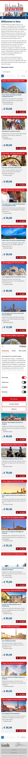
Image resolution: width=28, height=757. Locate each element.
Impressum (14, 749)
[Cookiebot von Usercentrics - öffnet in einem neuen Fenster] (19, 347)
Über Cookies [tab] (22, 350)
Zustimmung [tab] (5, 350)
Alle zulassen (14, 399)
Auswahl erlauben (14, 404)
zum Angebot (22, 112)
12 (18, 76)
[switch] (24, 382)
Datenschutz (14, 752)
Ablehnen (14, 409)
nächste (23, 76)
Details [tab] (14, 350)
